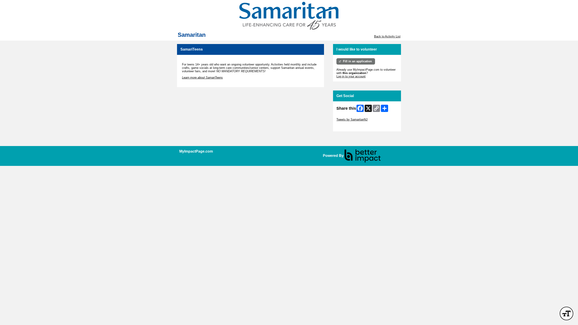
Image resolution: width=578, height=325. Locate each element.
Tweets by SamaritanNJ (352, 119)
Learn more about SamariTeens (202, 77)
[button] (566, 313)
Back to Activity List (387, 36)
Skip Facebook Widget (351, 126)
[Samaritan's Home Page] (289, 16)
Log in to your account (351, 76)
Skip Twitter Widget (349, 116)
